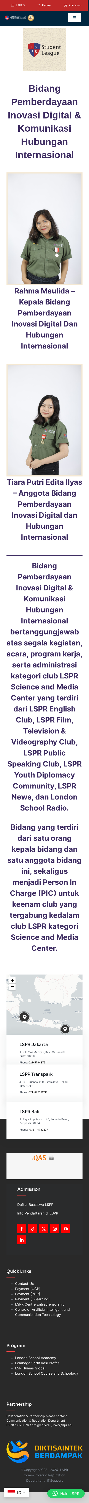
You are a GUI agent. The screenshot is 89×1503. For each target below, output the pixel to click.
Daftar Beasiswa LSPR (35, 1204)
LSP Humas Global (30, 1368)
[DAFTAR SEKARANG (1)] (19, 16)
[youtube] (65, 1228)
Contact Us (24, 1283)
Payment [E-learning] (32, 1299)
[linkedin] (21, 1239)
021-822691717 (38, 1092)
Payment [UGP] (27, 1289)
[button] (25, 1017)
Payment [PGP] (27, 1294)
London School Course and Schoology (46, 1373)
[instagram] (54, 1228)
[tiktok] (32, 1228)
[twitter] (43, 1228)
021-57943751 (38, 1062)
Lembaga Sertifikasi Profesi (37, 1363)
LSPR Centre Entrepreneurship (40, 1304)
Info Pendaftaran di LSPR (37, 1213)
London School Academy (35, 1358)
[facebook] (21, 1228)
